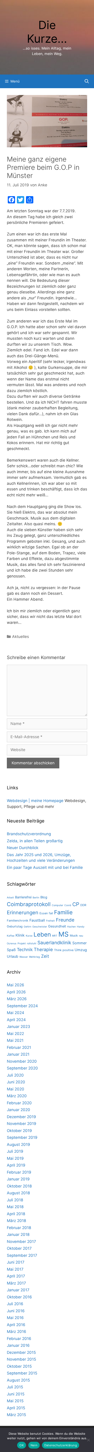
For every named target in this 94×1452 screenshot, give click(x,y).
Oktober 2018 (19, 1186)
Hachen (71, 926)
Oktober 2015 (19, 1366)
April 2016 (16, 1324)
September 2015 (22, 1373)
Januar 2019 (18, 1179)
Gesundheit (57, 926)
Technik (25, 949)
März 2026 (17, 999)
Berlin (36, 897)
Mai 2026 (15, 985)
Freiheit (50, 920)
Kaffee (10, 935)
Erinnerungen (22, 912)
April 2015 (16, 1408)
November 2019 (21, 1123)
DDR (83, 905)
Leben (42, 934)
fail (51, 913)
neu (81, 935)
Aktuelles (20, 636)
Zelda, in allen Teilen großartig (35, 841)
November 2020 (22, 1061)
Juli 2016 (15, 1304)
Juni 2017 (15, 1262)
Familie (63, 912)
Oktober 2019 (19, 1130)
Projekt (22, 943)
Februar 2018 (19, 1227)
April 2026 (16, 992)
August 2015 (18, 1380)
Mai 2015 (15, 1401)
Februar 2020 (19, 1103)
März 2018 (16, 1220)
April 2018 (16, 1214)
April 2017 (16, 1276)
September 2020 (22, 1068)
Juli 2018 (15, 1200)
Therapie (43, 949)
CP (75, 904)
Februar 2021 (19, 1047)
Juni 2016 (16, 1311)
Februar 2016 (19, 1338)
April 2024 (16, 1019)
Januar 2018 (18, 1234)
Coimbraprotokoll (29, 904)
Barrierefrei (23, 897)
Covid (67, 905)
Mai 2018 (15, 1207)
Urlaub (12, 956)
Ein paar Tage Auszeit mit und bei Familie (45, 867)
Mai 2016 (15, 1317)
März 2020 (17, 1096)
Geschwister (39, 926)
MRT (54, 935)
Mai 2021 (15, 1040)
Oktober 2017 (19, 1248)
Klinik (20, 935)
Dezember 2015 (21, 1352)
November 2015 (21, 1359)
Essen (43, 913)
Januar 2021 (18, 1054)
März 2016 (16, 1331)
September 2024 (22, 1006)
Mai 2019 (15, 1158)
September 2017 (22, 1255)
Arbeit (10, 897)
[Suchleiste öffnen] (87, 81)
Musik (74, 935)
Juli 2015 (15, 1387)
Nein (34, 1445)
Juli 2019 (15, 1151)
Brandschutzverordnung (29, 834)
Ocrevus (11, 943)
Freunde (65, 920)
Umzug (81, 949)
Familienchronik (17, 920)
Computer (57, 905)
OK (21, 1445)
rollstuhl (31, 943)
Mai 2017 (15, 1269)
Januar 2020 (18, 1109)
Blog (43, 897)
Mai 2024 (15, 1012)
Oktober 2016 (19, 1297)
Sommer (79, 943)
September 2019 (22, 1137)
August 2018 (18, 1193)
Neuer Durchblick (22, 847)
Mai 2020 (15, 1089)
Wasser (23, 956)
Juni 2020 (16, 1082)
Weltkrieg (34, 956)
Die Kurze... (47, 31)
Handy (80, 926)
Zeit (45, 956)
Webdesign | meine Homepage (35, 800)
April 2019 (16, 1165)
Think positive (63, 950)
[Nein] (88, 1440)
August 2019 (18, 1144)
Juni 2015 (15, 1394)
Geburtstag (15, 926)
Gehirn (27, 926)
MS (63, 934)
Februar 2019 (19, 1172)
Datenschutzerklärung (60, 1445)
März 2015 (16, 1414)
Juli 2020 (15, 1075)
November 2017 (21, 1241)
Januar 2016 (18, 1345)
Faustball (37, 920)
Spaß (11, 949)
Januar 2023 (18, 1026)
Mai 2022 (15, 1033)
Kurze (29, 935)
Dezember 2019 (21, 1117)
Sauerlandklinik (54, 942)
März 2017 (16, 1283)
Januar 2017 (18, 1290)
